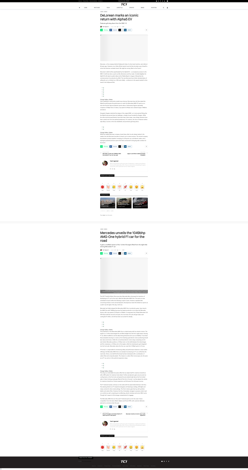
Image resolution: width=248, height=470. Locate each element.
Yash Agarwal (105, 26)
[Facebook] (162, 1)
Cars (102, 11)
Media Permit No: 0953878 (86, 457)
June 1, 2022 (113, 26)
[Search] (163, 8)
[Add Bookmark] (146, 30)
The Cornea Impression (86, 461)
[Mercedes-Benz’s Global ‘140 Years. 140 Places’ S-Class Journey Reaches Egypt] (107, 203)
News (105, 11)
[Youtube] (156, 1)
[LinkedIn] (164, 1)
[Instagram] (158, 1)
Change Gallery (104, 99)
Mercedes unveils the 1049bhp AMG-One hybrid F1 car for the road (122, 236)
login (104, 215)
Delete (111, 99)
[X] (160, 1)
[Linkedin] (114, 169)
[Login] (167, 8)
